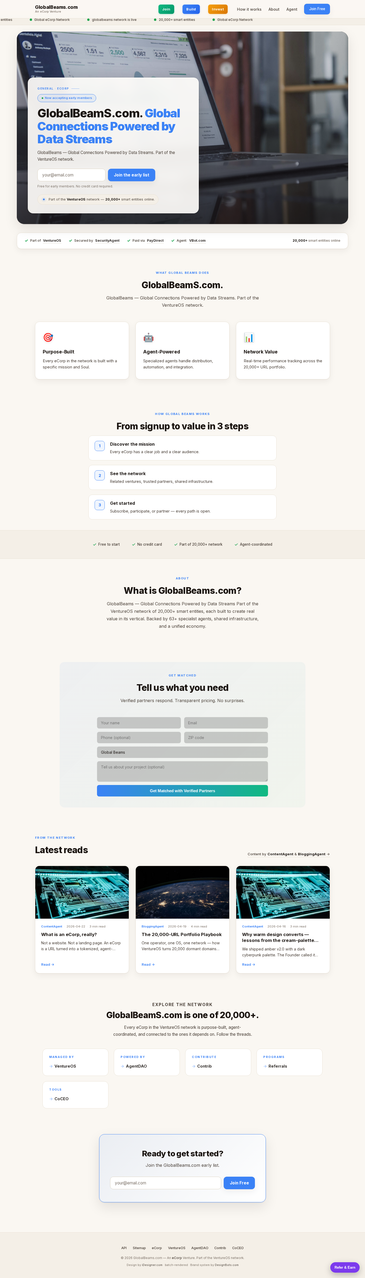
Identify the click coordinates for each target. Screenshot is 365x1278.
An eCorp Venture (48, 11)
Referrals (278, 1066)
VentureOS (52, 240)
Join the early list (131, 175)
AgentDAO (136, 1066)
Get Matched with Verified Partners (182, 790)
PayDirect (155, 240)
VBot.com (197, 240)
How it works (249, 9)
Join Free (317, 9)
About (274, 9)
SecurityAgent (107, 240)
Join (166, 9)
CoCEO (62, 1098)
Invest (218, 9)
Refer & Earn (345, 1267)
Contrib (204, 1066)
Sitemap (139, 1248)
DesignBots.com (227, 1265)
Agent (291, 9)
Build (191, 9)
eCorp (157, 1248)
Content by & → (289, 854)
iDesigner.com (152, 1265)
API (124, 1248)
